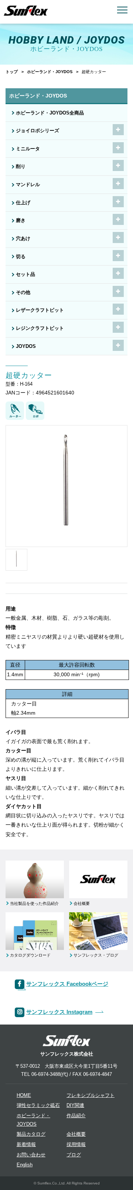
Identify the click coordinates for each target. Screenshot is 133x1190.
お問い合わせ (31, 1154)
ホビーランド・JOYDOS (49, 71)
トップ (12, 71)
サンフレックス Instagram (59, 1012)
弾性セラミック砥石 (38, 1105)
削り (20, 166)
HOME (24, 1095)
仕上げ (23, 202)
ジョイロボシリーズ (37, 130)
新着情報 (26, 1144)
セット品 (25, 274)
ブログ (73, 1154)
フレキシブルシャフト (90, 1095)
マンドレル (28, 184)
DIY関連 (75, 1105)
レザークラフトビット (40, 310)
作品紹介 (76, 1115)
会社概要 (76, 1134)
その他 (23, 292)
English (25, 1164)
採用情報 (76, 1144)
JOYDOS (26, 346)
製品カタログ (31, 1134)
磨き (20, 220)
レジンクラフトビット (40, 328)
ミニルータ (28, 148)
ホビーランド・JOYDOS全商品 (50, 113)
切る (20, 256)
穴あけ (23, 238)
